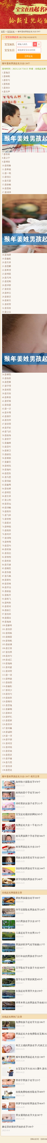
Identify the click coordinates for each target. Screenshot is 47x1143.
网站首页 (34, 1139)
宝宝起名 (11, 32)
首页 (3, 32)
